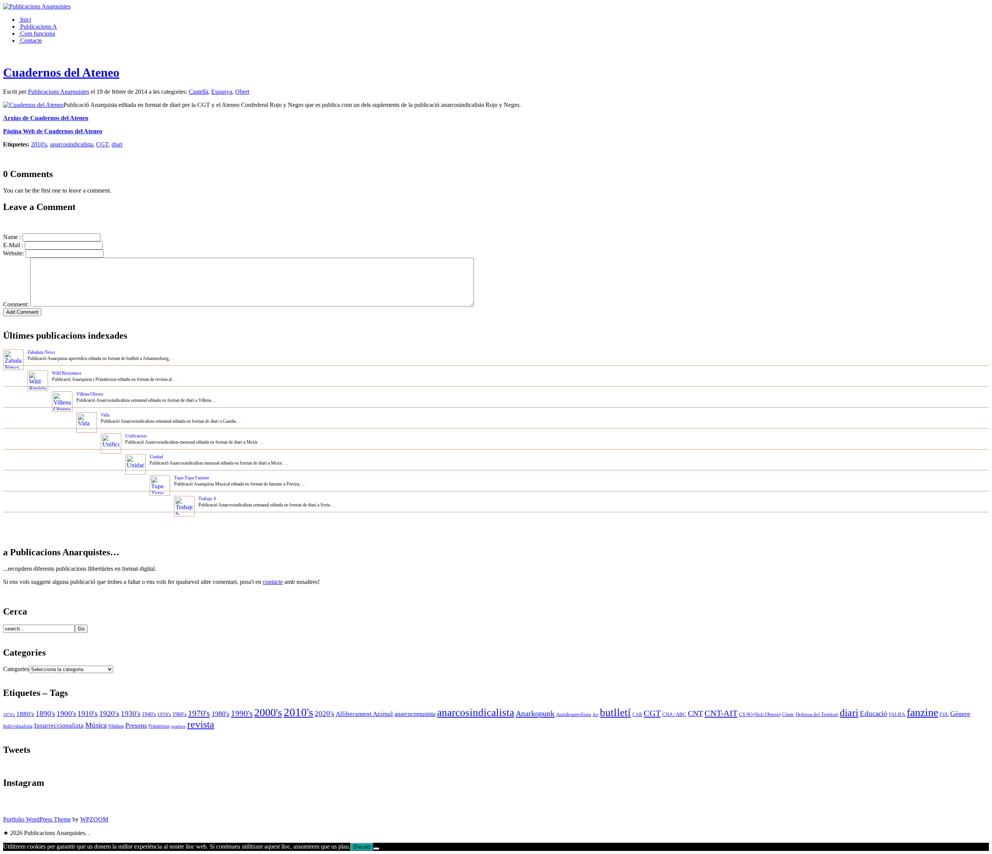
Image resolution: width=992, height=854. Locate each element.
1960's (179, 714)
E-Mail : (13, 245)
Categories (16, 669)
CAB (637, 714)
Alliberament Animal (364, 714)
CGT (102, 144)
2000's (268, 712)
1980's (220, 714)
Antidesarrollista (573, 714)
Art (595, 714)
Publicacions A (38, 26)
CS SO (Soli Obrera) (759, 714)
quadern (178, 726)
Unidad (156, 457)
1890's (45, 713)
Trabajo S (207, 498)
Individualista (18, 726)
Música (96, 725)
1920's (109, 713)
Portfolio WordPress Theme (37, 819)
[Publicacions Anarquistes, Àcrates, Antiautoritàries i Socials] (37, 6)
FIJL (944, 714)
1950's (164, 714)
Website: (13, 253)
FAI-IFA (897, 714)
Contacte (30, 40)
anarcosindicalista (71, 144)
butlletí (615, 712)
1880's (25, 714)
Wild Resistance (66, 373)
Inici (25, 19)
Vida (105, 415)
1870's (9, 715)
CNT (695, 713)
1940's (149, 714)
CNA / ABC (674, 714)
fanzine (922, 712)
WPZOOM (94, 819)
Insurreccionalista (59, 725)
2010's (39, 144)
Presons (136, 725)
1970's (199, 713)
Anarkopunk (535, 713)
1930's (130, 713)
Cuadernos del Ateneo (61, 72)
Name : (12, 237)
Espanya (221, 91)
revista (200, 724)
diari (117, 144)
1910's (88, 713)
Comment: (16, 304)
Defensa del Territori (817, 714)
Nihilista (116, 726)
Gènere (960, 714)
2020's (324, 713)
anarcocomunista (415, 714)
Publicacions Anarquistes (58, 91)
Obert (242, 91)
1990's (242, 713)
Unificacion (135, 436)
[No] (376, 848)
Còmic (788, 714)
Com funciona (37, 33)
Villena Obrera (89, 394)
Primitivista (158, 726)
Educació (873, 713)
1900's (66, 713)
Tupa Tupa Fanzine (191, 477)
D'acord (361, 847)
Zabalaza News (41, 352)
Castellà (198, 91)
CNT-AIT (720, 713)
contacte (273, 582)
